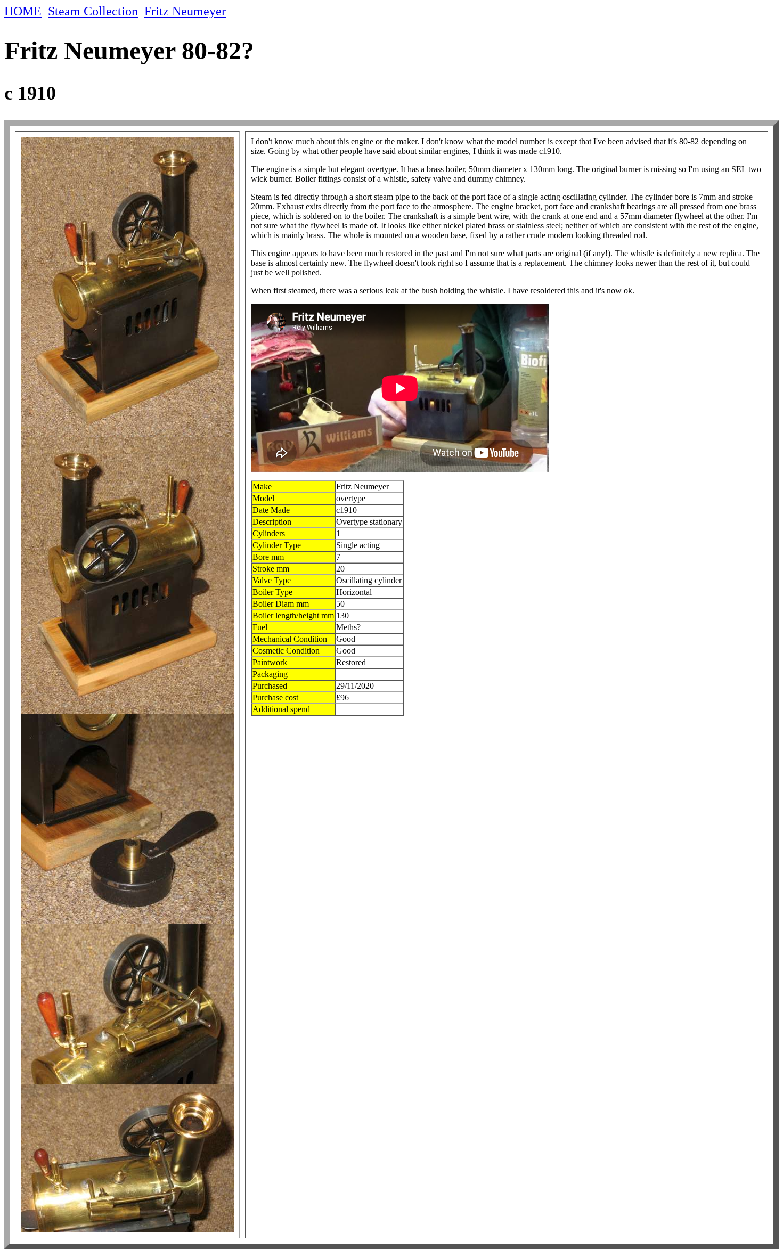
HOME (23, 11)
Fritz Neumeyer (185, 11)
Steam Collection (93, 11)
